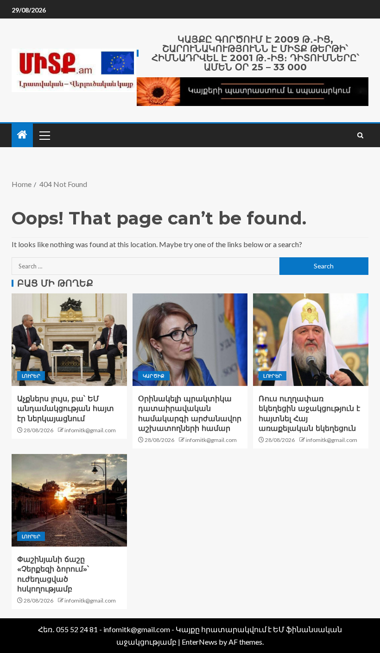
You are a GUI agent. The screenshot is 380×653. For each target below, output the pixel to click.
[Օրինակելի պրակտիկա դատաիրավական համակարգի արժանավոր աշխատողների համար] (190, 339)
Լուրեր (31, 376)
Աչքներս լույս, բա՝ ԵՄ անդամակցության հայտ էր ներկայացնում (65, 408)
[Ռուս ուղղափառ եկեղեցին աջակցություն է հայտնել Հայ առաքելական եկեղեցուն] (310, 339)
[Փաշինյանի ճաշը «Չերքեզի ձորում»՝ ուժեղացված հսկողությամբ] (69, 500)
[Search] (360, 135)
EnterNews (199, 641)
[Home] (22, 135)
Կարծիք (154, 376)
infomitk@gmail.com (90, 430)
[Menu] (44, 135)
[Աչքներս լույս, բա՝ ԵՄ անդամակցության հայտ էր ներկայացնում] (69, 339)
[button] (44, 135)
